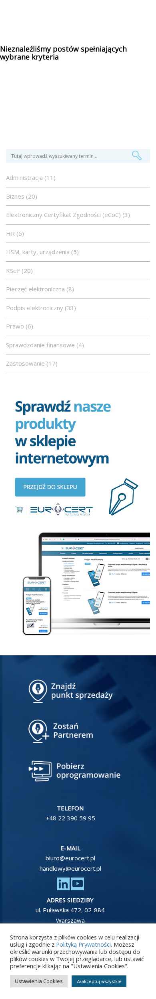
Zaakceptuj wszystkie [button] (99, 981)
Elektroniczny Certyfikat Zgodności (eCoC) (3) (68, 215)
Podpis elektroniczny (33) (41, 308)
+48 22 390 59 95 (70, 818)
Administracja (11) (31, 177)
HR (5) (15, 233)
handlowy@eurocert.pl (70, 868)
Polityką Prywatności (83, 944)
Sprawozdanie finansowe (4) (45, 345)
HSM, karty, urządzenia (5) (42, 252)
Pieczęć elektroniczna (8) (40, 289)
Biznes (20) (21, 196)
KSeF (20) (19, 271)
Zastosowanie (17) (32, 363)
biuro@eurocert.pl (70, 858)
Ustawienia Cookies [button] (39, 981)
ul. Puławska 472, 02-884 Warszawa (70, 915)
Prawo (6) (19, 326)
